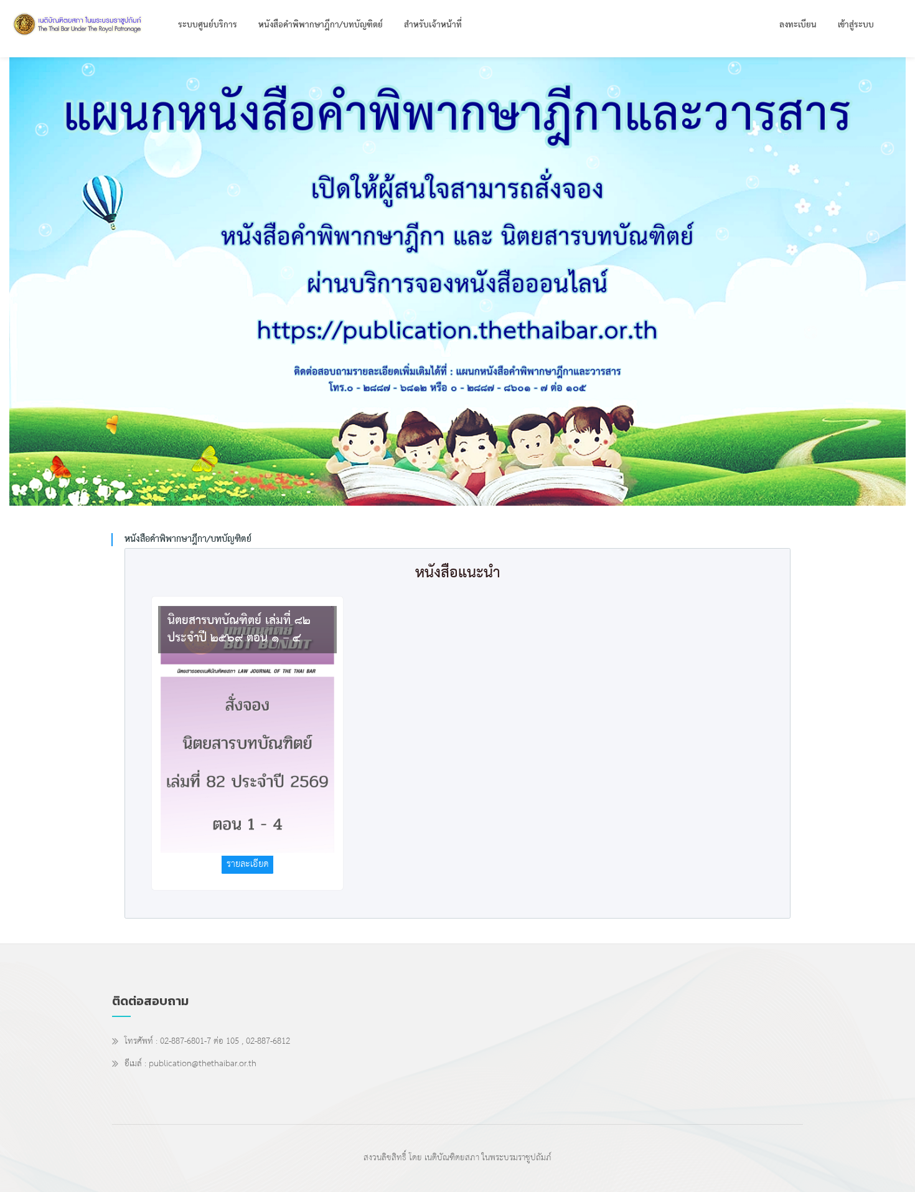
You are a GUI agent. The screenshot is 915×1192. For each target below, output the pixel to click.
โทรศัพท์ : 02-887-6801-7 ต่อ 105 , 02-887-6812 (207, 1042)
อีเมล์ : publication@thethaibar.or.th (190, 1064)
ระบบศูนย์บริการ (207, 25)
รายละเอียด (248, 864)
